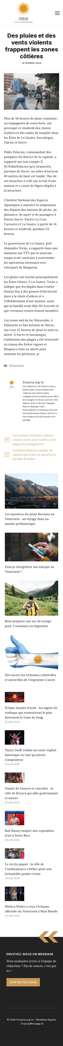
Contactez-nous (23, 982)
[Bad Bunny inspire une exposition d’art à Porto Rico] (14, 823)
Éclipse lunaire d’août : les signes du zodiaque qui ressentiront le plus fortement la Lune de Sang (31, 713)
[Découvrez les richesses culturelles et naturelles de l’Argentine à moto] (31, 667)
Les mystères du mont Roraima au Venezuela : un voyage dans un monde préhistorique (29, 519)
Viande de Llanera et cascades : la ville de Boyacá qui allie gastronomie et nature (31, 793)
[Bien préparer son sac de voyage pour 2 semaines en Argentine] (31, 613)
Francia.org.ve (25, 1019)
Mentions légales (46, 1019)
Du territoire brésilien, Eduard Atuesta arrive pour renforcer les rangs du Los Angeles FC (34, 440)
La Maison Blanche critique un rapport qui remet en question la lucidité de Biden (34, 455)
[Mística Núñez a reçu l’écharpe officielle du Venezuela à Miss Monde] (14, 899)
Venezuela (16, 366)
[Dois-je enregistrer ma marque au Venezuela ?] (31, 559)
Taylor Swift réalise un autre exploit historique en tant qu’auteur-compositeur (30, 755)
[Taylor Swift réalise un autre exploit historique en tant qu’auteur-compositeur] (14, 742)
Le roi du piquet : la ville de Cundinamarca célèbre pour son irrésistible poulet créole (28, 869)
